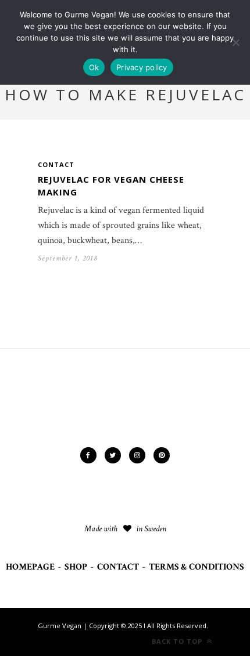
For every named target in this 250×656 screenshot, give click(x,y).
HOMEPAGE (30, 567)
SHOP (76, 567)
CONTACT (118, 567)
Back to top (178, 641)
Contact (56, 164)
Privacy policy (141, 67)
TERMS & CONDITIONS (196, 567)
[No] (235, 42)
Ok (94, 67)
